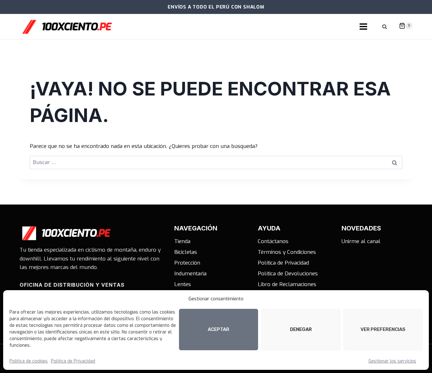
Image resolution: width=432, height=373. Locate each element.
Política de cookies (28, 361)
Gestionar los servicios (392, 361)
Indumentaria (190, 273)
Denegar (301, 329)
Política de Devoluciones (288, 273)
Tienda (182, 241)
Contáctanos (273, 241)
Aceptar (218, 329)
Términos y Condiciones (287, 252)
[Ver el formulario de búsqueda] (385, 27)
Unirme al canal (361, 241)
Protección (187, 262)
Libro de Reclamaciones (287, 284)
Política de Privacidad (73, 361)
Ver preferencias (383, 329)
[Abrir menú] (363, 27)
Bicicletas (185, 252)
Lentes (182, 284)
